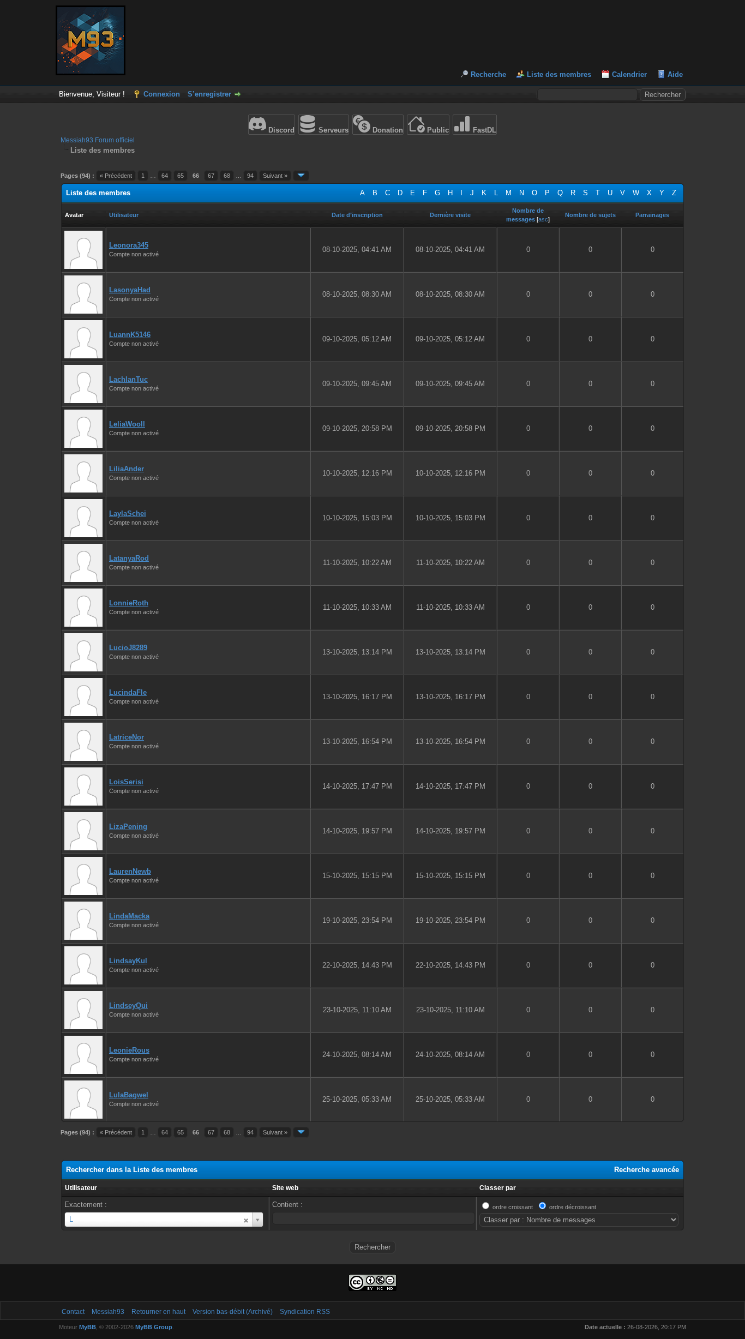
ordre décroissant (572, 1207)
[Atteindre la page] (301, 175)
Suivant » (275, 175)
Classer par (497, 1188)
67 (211, 175)
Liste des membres (559, 74)
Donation (386, 130)
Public (437, 130)
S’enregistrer (209, 94)
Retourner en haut (158, 1312)
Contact (73, 1312)
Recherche (488, 74)
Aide (675, 74)
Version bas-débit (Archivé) (233, 1312)
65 (180, 175)
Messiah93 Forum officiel (98, 140)
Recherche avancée (646, 1170)
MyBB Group (153, 1327)
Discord (280, 130)
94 (250, 175)
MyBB (87, 1327)
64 (164, 175)
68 (227, 175)
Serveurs (332, 130)
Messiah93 (108, 1312)
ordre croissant (512, 1207)
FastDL (483, 130)
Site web (285, 1188)
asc (543, 219)
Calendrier (629, 74)
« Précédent (116, 175)
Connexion (161, 94)
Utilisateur (81, 1188)
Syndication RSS (305, 1312)
